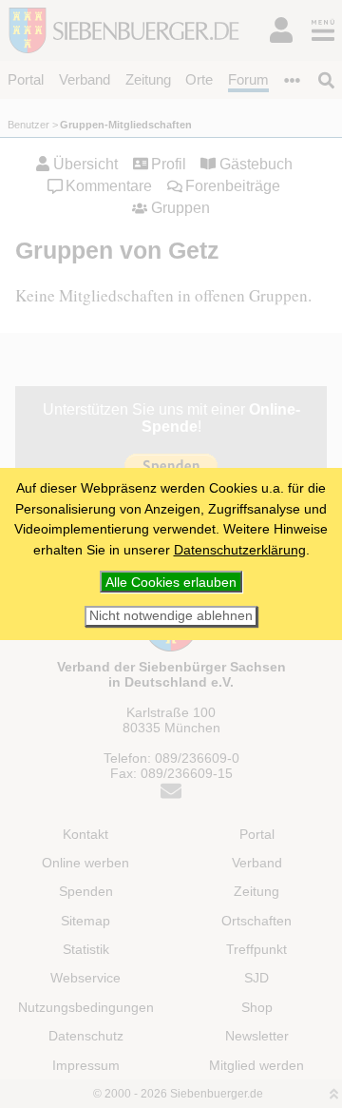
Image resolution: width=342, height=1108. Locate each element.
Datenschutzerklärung (240, 549)
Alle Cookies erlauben (171, 582)
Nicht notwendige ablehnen (171, 616)
